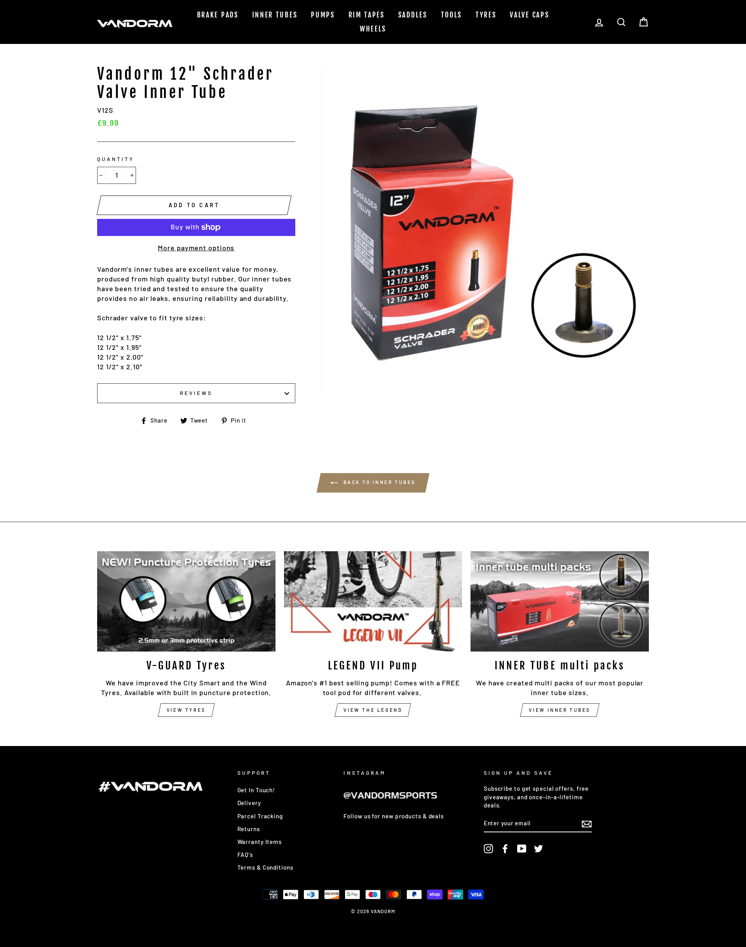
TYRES (486, 14)
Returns (248, 828)
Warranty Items (259, 841)
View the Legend (372, 710)
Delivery (249, 802)
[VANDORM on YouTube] (521, 848)
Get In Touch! (256, 789)
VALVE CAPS (529, 14)
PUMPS (323, 14)
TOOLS (451, 14)
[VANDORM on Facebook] (505, 848)
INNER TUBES (275, 14)
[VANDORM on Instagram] (488, 848)
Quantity (115, 159)
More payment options (196, 247)
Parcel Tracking (260, 815)
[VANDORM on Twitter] (538, 848)
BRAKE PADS (218, 14)
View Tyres (186, 710)
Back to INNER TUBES (378, 482)
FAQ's (245, 854)
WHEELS (373, 28)
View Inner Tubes (560, 710)
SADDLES (412, 14)
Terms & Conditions (265, 867)
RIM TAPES (367, 14)
